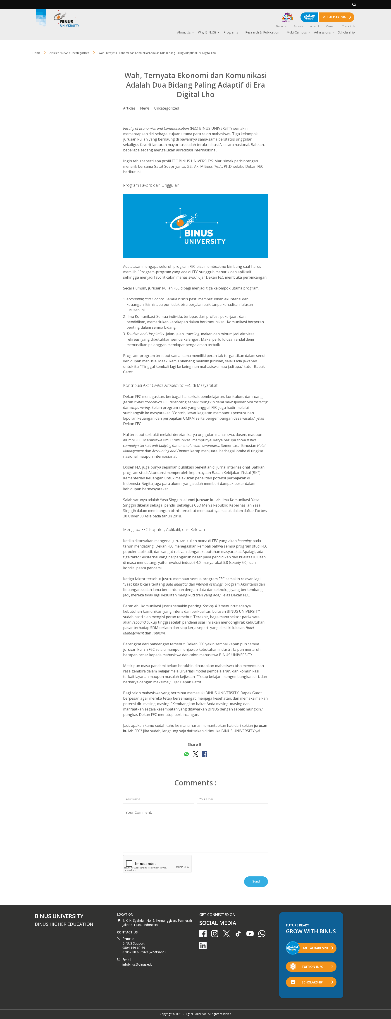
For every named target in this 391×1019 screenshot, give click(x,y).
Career (330, 26)
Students (281, 26)
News (145, 108)
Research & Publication (262, 32)
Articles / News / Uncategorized (70, 53)
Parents (298, 26)
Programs (231, 32)
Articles (129, 108)
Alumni (314, 26)
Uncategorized (166, 108)
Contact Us (348, 26)
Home (37, 53)
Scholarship (346, 32)
